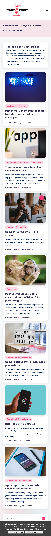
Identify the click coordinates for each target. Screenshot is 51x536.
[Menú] (47, 10)
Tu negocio (36, 162)
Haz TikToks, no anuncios (20, 423)
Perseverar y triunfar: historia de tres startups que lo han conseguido (24, 114)
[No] (48, 528)
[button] (43, 518)
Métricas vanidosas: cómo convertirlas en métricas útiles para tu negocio (23, 297)
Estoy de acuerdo (16, 532)
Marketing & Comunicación (19, 357)
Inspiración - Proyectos (17, 106)
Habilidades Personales (17, 162)
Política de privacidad (34, 532)
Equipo (10, 227)
